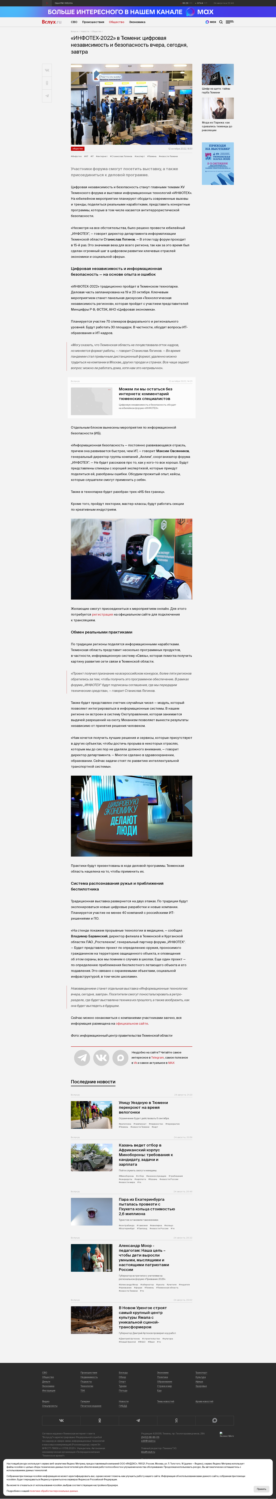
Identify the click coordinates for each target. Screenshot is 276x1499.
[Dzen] (176, 1420)
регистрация (102, 614)
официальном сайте (132, 1023)
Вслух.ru (51, 22)
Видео (46, 1401)
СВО (74, 22)
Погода (123, 1390)
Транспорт (201, 1372)
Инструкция (48, 1390)
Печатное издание (90, 1406)
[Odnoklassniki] (99, 1420)
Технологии (86, 1386)
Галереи (85, 1401)
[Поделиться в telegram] (47, 96)
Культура (200, 1377)
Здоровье (201, 1386)
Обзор (122, 1377)
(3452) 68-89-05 (150, 1437)
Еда (159, 1390)
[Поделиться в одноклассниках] (47, 83)
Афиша (199, 1381)
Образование (164, 1381)
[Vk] (61, 1420)
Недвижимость (89, 1377)
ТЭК (82, 1390)
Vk (135, 1062)
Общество (116, 22)
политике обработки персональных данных (54, 1491)
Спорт (122, 1381)
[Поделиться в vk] (47, 70)
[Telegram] (138, 1420)
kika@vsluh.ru (148, 1452)
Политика (162, 1377)
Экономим (163, 1372)
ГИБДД (123, 1406)
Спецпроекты (49, 1406)
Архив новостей (204, 1401)
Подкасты (86, 1381)
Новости (85, 31)
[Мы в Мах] (211, 22)
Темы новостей (165, 1401)
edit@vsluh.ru (148, 1441)
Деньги (46, 1381)
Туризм (122, 1386)
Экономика (137, 22)
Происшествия (93, 22)
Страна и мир (164, 1386)
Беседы (123, 1372)
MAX (171, 1062)
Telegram (157, 1057)
